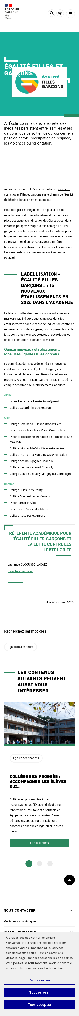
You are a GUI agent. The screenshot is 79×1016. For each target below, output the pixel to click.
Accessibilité (60, 13)
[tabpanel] (39, 777)
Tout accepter (39, 1004)
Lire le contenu (39, 843)
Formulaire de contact (20, 571)
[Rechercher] (51, 13)
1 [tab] (28, 863)
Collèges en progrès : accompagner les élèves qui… (38, 781)
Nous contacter (20, 910)
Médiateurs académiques (20, 921)
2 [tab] (39, 863)
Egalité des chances (20, 647)
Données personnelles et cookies (49, 958)
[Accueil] (15, 11)
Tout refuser (39, 992)
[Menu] (70, 13)
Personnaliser (39, 980)
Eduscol (9, 258)
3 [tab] (50, 863)
